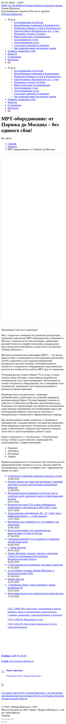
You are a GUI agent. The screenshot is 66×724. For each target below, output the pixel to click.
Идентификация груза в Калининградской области (35, 593)
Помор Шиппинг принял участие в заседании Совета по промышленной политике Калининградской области (33, 556)
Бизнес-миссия (16, 579)
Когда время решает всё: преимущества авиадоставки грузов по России (29, 532)
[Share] (5, 719)
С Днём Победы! (17, 547)
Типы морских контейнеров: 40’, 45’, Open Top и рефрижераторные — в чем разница (34, 514)
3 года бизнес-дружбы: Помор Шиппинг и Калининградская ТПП (31, 572)
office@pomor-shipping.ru (31, 5)
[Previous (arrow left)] (2, 722)
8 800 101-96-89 (9, 5)
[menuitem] (11, 19)
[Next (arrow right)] (5, 722)
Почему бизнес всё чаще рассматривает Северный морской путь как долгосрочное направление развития (35, 484)
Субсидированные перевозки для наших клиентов (35, 564)
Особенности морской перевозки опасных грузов (35, 476)
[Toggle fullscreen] (9, 719)
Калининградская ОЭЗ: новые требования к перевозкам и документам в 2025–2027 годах (32, 506)
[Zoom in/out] (12, 719)
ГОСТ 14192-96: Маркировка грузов (25, 619)
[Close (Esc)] (2, 719)
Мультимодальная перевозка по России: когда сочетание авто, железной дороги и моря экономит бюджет (35, 496)
